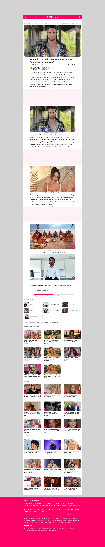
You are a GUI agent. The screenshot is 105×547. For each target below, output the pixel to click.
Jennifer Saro (54, 75)
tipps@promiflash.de (52, 322)
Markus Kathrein (63, 82)
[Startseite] (52, 17)
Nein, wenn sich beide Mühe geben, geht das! (46, 296)
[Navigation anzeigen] (25, 17)
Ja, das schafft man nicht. (41, 290)
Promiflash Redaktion (45, 65)
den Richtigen (42, 79)
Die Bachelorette (68, 72)
